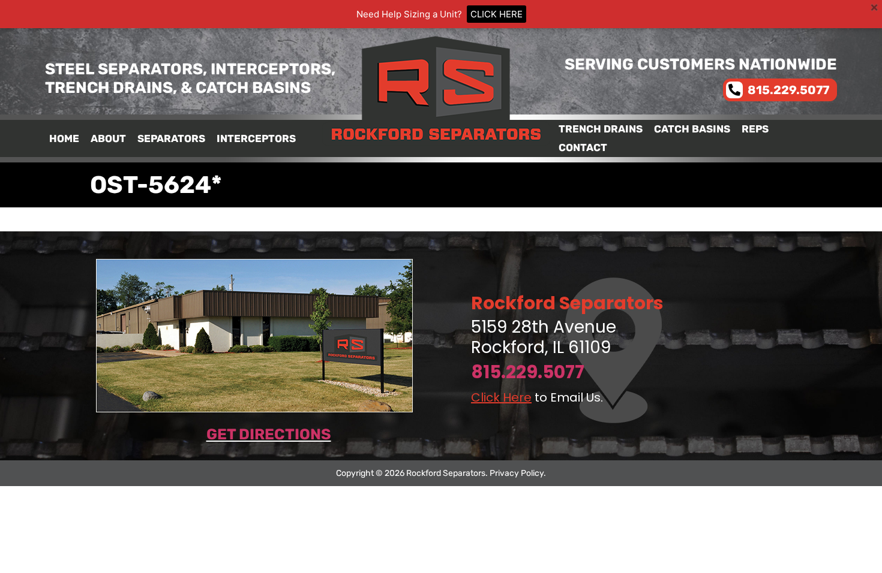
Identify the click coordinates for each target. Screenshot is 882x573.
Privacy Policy (517, 473)
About (108, 138)
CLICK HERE (496, 14)
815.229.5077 (527, 372)
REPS (755, 129)
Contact (583, 147)
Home (64, 138)
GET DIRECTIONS (268, 434)
